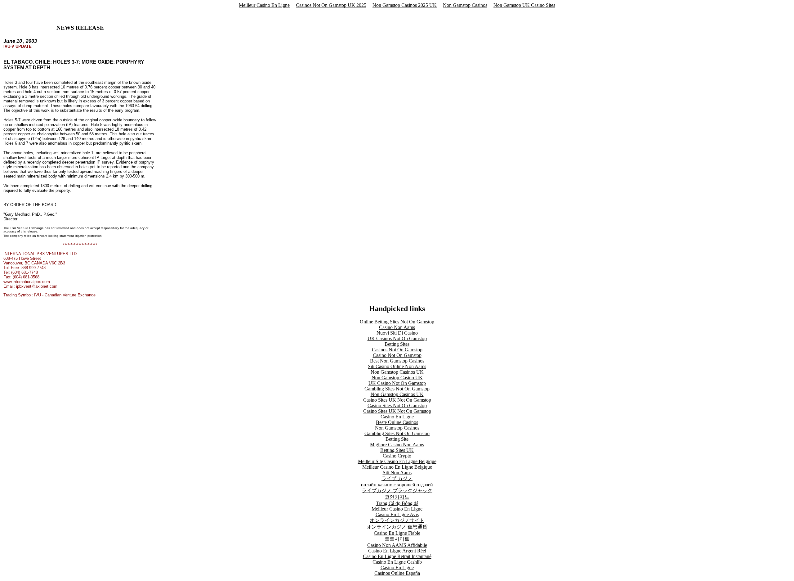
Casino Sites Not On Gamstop (397, 405)
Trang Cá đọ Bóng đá (397, 503)
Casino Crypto (397, 455)
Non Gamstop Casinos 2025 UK (404, 5)
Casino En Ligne (397, 416)
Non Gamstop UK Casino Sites (524, 5)
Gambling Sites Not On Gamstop (397, 388)
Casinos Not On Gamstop (397, 349)
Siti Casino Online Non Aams (397, 366)
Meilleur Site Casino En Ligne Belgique (397, 461)
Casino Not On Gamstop (397, 355)
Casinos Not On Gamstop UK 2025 (331, 5)
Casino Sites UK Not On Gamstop (397, 400)
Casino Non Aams (397, 327)
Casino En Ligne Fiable (397, 533)
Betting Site (397, 439)
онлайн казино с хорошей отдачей (397, 484)
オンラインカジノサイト (397, 520)
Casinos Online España (397, 573)
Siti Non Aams (397, 472)
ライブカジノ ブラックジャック (397, 490)
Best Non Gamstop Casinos (397, 360)
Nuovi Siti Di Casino (397, 333)
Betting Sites (397, 344)
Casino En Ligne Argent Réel (397, 550)
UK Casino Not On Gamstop (397, 383)
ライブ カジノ (397, 478)
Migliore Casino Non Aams (397, 444)
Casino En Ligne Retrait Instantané (397, 556)
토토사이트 (397, 539)
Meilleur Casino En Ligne (264, 5)
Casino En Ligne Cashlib (397, 562)
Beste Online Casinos (397, 422)
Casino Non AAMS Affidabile (397, 545)
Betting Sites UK (397, 450)
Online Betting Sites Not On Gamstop (397, 321)
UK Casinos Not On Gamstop (397, 338)
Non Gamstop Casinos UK (397, 372)
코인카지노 (397, 497)
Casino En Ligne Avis (397, 514)
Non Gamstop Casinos (465, 5)
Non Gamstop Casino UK (397, 377)
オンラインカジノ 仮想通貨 (397, 526)
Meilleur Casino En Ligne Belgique (397, 467)
